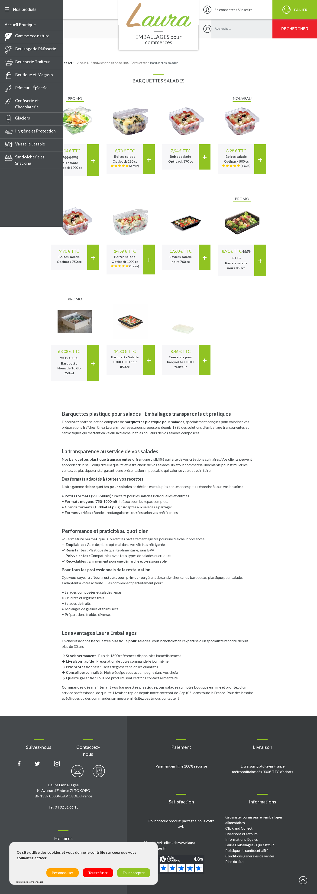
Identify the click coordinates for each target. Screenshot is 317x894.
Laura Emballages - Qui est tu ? (249, 845)
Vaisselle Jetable (30, 143)
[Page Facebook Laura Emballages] (19, 763)
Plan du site (234, 861)
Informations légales (241, 839)
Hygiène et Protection (35, 130)
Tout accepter (134, 872)
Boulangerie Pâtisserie (35, 48)
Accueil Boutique (20, 24)
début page (303, 880)
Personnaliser (62, 872)
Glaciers (22, 117)
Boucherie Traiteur (32, 61)
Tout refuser (98, 872)
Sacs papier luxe (21, 190)
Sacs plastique (19, 207)
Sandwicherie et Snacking (29, 160)
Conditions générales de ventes (250, 856)
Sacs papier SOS (21, 215)
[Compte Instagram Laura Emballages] (57, 763)
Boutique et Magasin (34, 74)
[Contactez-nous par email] (77, 773)
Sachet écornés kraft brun (30, 224)
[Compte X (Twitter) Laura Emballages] (37, 763)
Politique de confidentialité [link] (29, 882)
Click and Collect (238, 828)
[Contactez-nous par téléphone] (99, 773)
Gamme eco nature (32, 35)
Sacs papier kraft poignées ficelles (31, 178)
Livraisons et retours (241, 833)
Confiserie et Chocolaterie (27, 103)
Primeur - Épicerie (31, 87)
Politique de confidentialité (246, 850)
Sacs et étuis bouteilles (27, 198)
